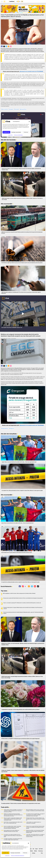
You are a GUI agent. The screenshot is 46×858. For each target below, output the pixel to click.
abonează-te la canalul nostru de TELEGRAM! (31, 71)
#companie (11, 109)
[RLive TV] (5, 298)
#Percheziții (16, 109)
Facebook (2, 46)
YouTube (35, 586)
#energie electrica (4, 428)
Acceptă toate (5, 852)
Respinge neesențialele (15, 852)
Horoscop (40, 850)
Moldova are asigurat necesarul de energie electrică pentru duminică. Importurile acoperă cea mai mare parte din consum (20, 335)
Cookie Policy (7, 855)
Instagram (23, 586)
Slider (9, 338)
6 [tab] (25, 330)
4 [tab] (23, 330)
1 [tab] (20, 330)
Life (33, 848)
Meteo (35, 850)
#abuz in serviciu (4, 109)
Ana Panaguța (13, 338)
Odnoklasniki (8, 46)
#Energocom (11, 428)
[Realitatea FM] (17, 1)
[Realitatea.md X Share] (4, 46)
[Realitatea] (10, 1)
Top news (4, 591)
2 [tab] (21, 330)
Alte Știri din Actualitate (9, 434)
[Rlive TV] (21, 1)
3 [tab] (22, 330)
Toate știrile (5, 807)
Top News (31, 850)
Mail (11, 46)
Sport (36, 848)
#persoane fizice (23, 109)
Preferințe (25, 852)
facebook (20, 586)
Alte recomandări (6, 204)
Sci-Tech (41, 848)
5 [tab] (24, 330)
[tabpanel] (23, 315)
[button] (28, 843)
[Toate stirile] (4, 1)
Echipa (33, 853)
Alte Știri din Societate (8, 140)
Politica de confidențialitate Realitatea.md (17, 855)
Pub (42, 853)
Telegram (6, 46)
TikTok (38, 586)
